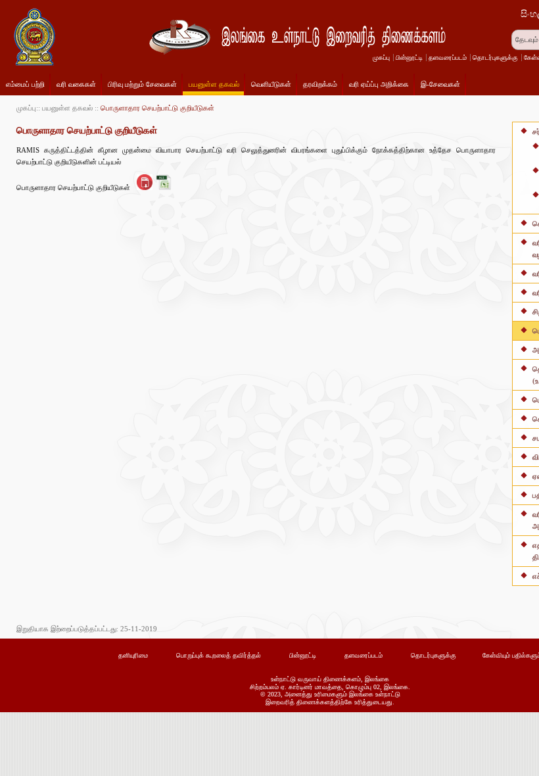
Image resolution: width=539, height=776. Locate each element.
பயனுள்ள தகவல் (214, 84)
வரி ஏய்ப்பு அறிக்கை (379, 84)
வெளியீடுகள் (271, 84)
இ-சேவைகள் (440, 84)
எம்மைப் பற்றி (25, 84)
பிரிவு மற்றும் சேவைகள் (142, 84)
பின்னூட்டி (409, 57)
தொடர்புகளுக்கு (495, 57)
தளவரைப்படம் (448, 57)
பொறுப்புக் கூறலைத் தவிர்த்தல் (218, 655)
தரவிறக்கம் (320, 84)
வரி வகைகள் (76, 84)
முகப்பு (381, 57)
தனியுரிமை (133, 655)
